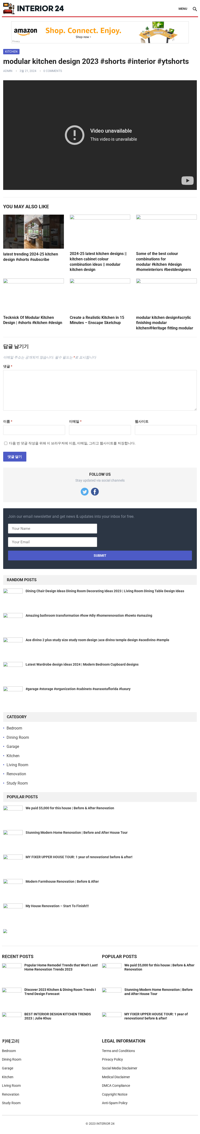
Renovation (16, 774)
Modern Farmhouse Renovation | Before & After (62, 881)
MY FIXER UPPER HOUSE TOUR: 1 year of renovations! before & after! (79, 857)
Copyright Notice (114, 1094)
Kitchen (11, 51)
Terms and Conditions (118, 1051)
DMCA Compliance (116, 1086)
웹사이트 (142, 421)
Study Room (17, 783)
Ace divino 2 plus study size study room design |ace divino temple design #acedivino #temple (97, 640)
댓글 (7, 366)
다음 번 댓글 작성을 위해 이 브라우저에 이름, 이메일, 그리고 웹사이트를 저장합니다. (72, 443)
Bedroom (14, 728)
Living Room (17, 765)
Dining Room (18, 737)
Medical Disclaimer (116, 1077)
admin (7, 71)
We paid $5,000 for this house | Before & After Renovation (70, 808)
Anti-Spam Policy (115, 1103)
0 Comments (52, 71)
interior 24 (105, 1123)
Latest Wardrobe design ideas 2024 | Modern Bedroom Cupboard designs (82, 664)
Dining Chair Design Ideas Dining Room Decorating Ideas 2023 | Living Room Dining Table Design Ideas (105, 591)
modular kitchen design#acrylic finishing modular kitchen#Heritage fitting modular (164, 322)
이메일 (75, 421)
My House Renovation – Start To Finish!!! (57, 906)
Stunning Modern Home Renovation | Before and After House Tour (77, 832)
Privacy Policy (112, 1059)
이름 (7, 421)
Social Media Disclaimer (119, 1068)
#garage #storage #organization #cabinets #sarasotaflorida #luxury (78, 689)
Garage (13, 746)
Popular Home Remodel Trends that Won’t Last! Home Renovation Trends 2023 (61, 967)
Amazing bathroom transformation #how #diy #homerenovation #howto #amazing (89, 615)
